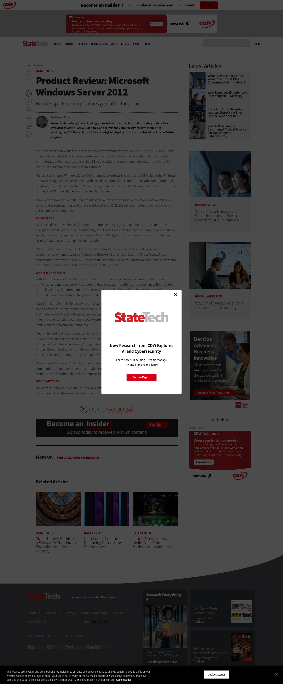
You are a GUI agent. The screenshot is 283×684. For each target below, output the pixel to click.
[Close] (276, 674)
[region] (141, 675)
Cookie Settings (216, 674)
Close (175, 294)
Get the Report (141, 377)
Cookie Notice (123, 680)
